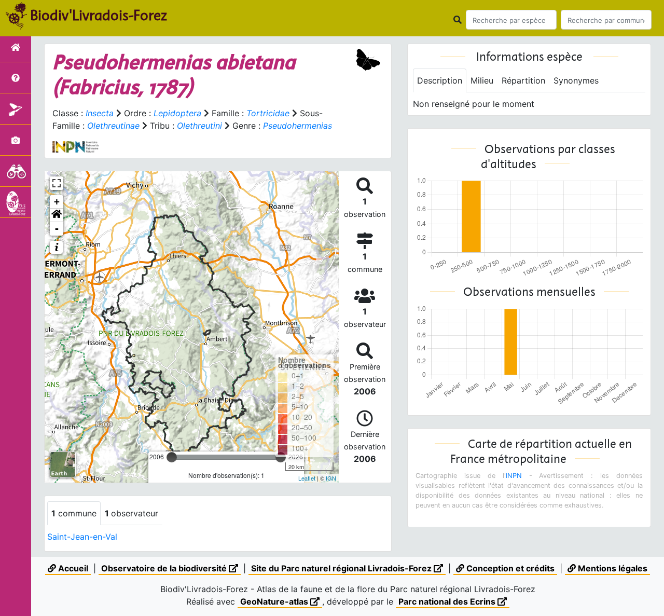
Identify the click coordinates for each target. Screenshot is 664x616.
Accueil (72, 568)
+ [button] (57, 201)
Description (439, 80)
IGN (331, 478)
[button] (56, 215)
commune (73, 513)
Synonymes (576, 80)
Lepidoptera (177, 113)
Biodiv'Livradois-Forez (98, 15)
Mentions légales (611, 568)
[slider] (172, 457)
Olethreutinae (113, 125)
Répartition (523, 80)
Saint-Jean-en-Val (82, 536)
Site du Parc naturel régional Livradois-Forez (342, 568)
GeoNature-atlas (275, 601)
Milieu (482, 80)
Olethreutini (199, 125)
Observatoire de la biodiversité (165, 568)
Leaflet (306, 478)
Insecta (100, 113)
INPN (514, 476)
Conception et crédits (509, 568)
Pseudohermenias (297, 125)
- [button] (57, 228)
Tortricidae (267, 113)
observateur (131, 513)
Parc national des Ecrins (447, 601)
